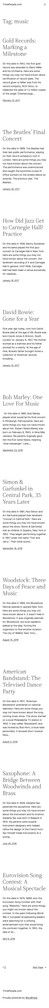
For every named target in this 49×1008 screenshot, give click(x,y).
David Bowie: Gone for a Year (21, 315)
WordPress (31, 997)
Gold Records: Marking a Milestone (19, 47)
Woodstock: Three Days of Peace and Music (24, 587)
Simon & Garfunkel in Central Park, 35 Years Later (22, 492)
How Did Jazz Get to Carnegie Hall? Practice (23, 227)
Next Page (39, 967)
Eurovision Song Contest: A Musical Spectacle (24, 882)
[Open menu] (44, 4)
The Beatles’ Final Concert (24, 135)
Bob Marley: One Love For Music (23, 400)
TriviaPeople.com (12, 4)
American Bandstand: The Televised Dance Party (22, 681)
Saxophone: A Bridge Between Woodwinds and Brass (22, 783)
